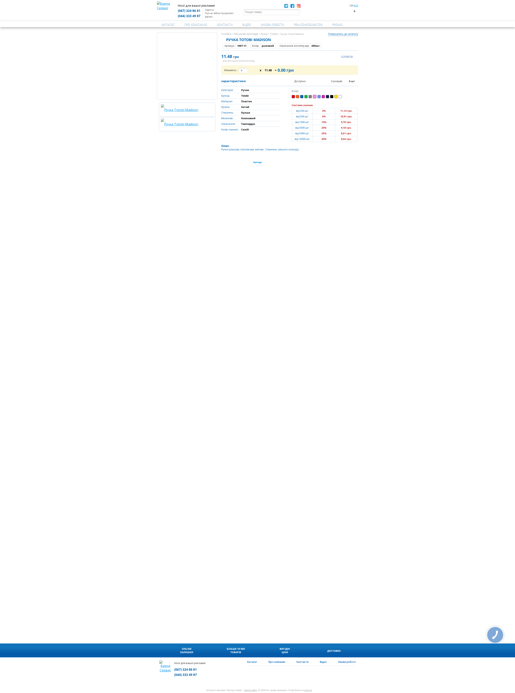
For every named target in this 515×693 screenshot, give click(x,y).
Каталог (168, 24)
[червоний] (293, 96)
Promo (337, 24)
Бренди (257, 162)
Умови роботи (272, 24)
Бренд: (225, 95)
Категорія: (227, 90)
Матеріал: (227, 101)
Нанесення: (228, 124)
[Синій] (301, 96)
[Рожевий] (314, 96)
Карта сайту (250, 690)
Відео (246, 24)
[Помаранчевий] (297, 96)
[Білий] (340, 96)
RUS (356, 5)
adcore (308, 690)
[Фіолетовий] (323, 96)
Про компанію (195, 24)
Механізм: (227, 118)
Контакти (225, 24)
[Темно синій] (327, 96)
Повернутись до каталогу (343, 34)
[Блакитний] (319, 96)
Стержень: (227, 112)
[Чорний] (331, 96)
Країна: (225, 107)
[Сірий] (310, 96)
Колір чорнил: (229, 129)
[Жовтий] (336, 96)
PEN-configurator (308, 24)
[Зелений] (306, 96)
